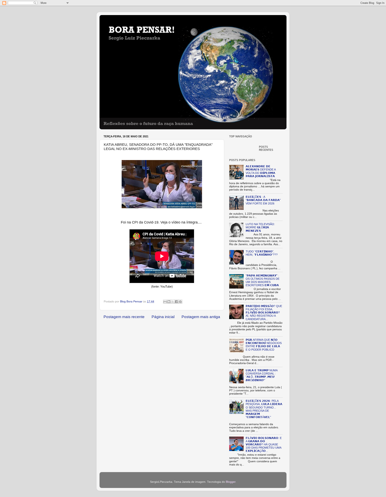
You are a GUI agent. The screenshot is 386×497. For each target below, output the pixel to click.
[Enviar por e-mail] (165, 302)
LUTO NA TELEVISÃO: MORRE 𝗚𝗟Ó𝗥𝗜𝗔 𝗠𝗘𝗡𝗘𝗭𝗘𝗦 (260, 227)
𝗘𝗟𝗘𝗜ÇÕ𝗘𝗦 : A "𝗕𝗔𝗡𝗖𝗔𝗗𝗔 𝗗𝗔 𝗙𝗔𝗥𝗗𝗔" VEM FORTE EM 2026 (263, 200)
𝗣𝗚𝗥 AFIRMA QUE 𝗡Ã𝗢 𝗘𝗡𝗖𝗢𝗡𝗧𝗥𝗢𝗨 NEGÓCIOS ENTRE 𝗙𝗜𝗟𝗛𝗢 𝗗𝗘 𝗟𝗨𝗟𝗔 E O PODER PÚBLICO (264, 344)
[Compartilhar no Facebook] (177, 302)
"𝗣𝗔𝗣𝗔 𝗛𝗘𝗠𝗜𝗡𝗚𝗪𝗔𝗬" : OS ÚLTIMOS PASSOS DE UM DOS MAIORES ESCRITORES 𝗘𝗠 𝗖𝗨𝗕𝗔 (262, 280)
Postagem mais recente (124, 317)
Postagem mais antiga (201, 317)
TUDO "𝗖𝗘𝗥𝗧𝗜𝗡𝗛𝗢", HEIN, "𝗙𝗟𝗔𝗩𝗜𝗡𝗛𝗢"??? (262, 253)
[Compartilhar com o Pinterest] (180, 302)
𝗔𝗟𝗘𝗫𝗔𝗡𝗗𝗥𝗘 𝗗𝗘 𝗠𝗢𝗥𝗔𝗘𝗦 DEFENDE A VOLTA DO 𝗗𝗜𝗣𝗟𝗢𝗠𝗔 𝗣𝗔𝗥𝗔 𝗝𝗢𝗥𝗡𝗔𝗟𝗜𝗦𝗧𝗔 (261, 171)
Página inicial (163, 317)
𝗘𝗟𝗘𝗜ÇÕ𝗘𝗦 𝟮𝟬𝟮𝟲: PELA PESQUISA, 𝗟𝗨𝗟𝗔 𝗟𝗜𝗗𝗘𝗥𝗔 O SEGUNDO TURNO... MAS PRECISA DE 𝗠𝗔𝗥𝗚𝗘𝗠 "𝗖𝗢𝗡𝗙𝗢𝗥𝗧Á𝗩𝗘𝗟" (264, 409)
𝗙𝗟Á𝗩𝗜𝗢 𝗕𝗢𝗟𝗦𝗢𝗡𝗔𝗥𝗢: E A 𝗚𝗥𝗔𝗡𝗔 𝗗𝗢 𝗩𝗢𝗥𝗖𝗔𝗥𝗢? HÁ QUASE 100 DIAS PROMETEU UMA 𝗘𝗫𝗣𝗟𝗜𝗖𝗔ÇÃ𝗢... (264, 445)
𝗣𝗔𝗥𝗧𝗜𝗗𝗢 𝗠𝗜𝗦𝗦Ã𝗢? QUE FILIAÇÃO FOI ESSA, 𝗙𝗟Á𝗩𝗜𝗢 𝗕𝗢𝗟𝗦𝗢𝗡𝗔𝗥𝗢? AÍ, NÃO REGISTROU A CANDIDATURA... (264, 313)
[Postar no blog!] (169, 302)
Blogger (230, 481)
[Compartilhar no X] (173, 302)
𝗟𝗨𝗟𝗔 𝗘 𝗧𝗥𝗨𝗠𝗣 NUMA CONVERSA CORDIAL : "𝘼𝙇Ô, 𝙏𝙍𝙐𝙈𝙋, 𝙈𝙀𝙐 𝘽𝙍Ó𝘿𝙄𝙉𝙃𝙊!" (261, 375)
